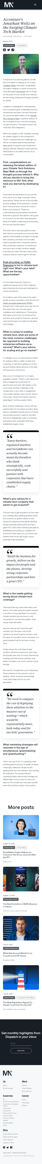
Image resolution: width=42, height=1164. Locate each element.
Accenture (20, 91)
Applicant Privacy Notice (19, 1152)
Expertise (8, 1096)
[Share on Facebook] (12, 49)
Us (4, 1082)
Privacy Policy (7, 1152)
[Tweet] (8, 49)
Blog (5, 1130)
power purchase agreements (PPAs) (17, 303)
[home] (8, 4)
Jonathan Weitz (9, 85)
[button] (35, 4)
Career (25, 1096)
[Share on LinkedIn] (4, 49)
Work (24, 1082)
